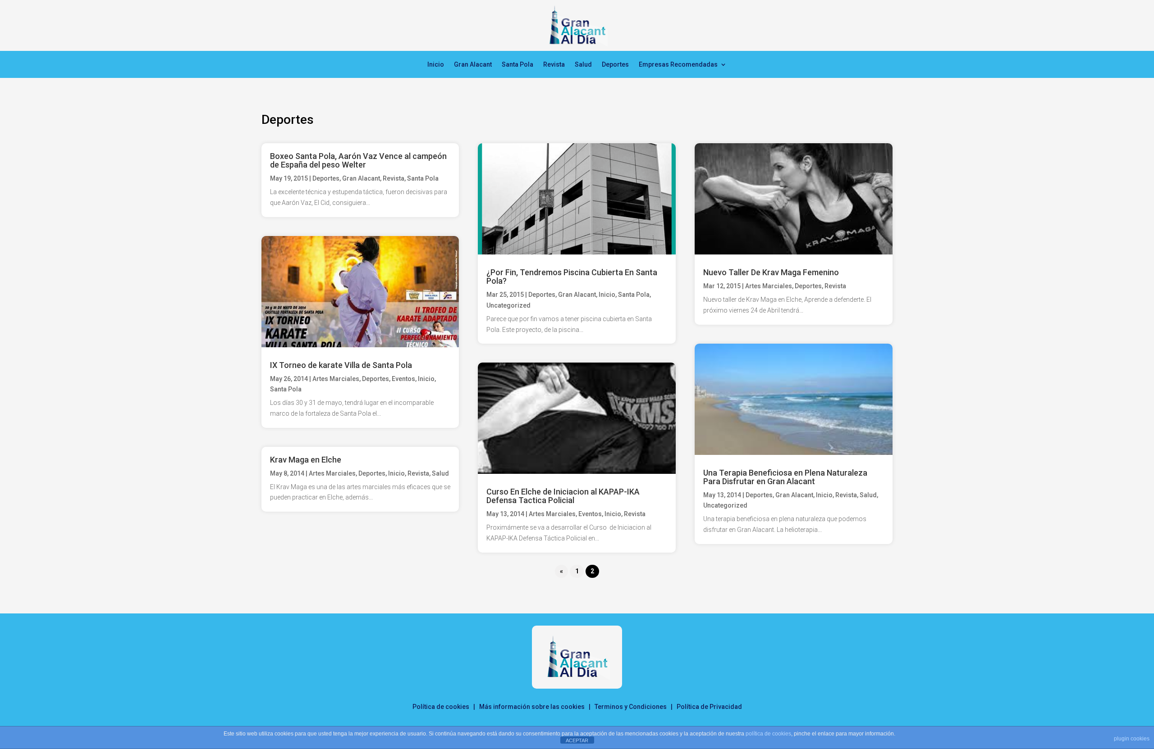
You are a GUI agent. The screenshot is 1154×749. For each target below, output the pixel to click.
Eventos (403, 378)
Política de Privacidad (709, 706)
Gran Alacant (473, 64)
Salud (583, 64)
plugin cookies (1131, 738)
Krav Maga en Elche (305, 459)
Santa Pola (517, 64)
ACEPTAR (577, 740)
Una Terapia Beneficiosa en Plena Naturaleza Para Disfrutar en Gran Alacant (785, 477)
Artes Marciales (335, 378)
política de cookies (768, 734)
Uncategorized (508, 305)
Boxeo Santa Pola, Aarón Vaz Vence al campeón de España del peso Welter (358, 160)
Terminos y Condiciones (631, 706)
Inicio (435, 64)
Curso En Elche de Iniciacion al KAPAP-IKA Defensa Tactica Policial (563, 496)
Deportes (615, 64)
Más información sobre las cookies (532, 706)
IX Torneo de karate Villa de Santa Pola (341, 365)
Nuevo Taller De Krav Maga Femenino (771, 272)
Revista (554, 64)
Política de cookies (440, 706)
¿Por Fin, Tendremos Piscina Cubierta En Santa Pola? (571, 277)
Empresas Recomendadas (678, 64)
